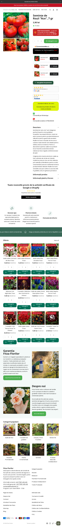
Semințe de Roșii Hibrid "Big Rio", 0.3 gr (44, 57)
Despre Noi (6, 496)
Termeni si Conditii (37, 496)
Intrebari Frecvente (9, 502)
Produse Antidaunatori (39, 482)
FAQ (33, 514)
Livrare (34, 499)
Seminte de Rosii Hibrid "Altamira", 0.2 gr (44, 73)
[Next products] (57, 46)
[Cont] (53, 10)
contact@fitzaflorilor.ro (10, 486)
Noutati (34, 473)
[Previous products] (53, 46)
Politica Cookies (37, 511)
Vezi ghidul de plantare (44, 82)
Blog (4, 511)
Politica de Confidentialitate (40, 508)
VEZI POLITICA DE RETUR (12, 378)
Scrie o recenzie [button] (31, 197)
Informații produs (40, 174)
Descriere (37, 127)
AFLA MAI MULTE (39, 414)
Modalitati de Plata (9, 505)
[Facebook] (47, 523)
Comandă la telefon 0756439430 (43, 121)
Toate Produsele (37, 485)
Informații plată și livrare (43, 178)
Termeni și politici (31, 523)
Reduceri (34, 476)
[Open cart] (58, 523)
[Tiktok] (53, 523)
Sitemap (6, 508)
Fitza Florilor (10, 523)
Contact (6, 499)
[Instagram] (50, 523)
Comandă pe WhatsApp (40, 115)
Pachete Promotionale (39, 479)
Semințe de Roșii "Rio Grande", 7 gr (44, 65)
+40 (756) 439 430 (21, 482)
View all (56, 240)
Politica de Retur (37, 505)
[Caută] (50, 10)
